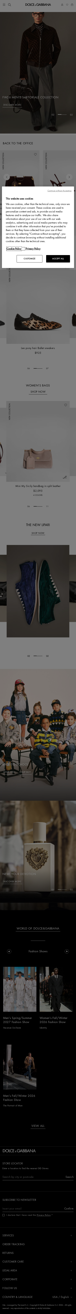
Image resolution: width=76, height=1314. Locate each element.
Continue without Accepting (60, 191)
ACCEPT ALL (58, 259)
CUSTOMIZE (29, 259)
